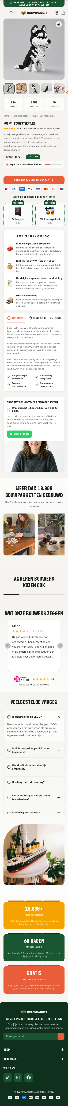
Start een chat (21, 433)
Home (6, 115)
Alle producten (20, 115)
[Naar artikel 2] (21, 88)
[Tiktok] (7, 1077)
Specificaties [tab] (39, 318)
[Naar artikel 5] (59, 88)
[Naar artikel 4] (46, 88)
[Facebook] (28, 1077)
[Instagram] (18, 1077)
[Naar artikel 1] (9, 88)
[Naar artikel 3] (34, 88)
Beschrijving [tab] (18, 318)
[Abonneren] (61, 1036)
